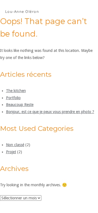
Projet (11, 152)
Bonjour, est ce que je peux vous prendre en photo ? (50, 112)
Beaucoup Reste (19, 104)
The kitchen (16, 90)
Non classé (15, 145)
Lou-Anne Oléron (22, 11)
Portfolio (13, 98)
